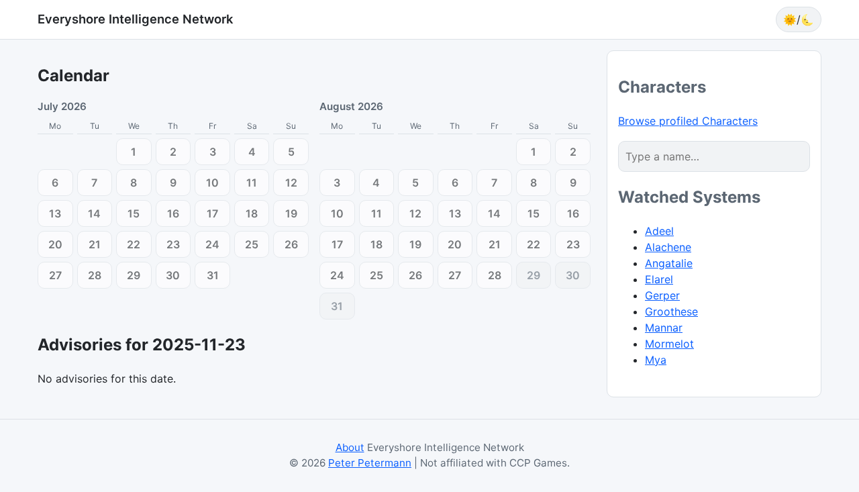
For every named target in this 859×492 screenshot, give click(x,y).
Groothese (671, 311)
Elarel (659, 279)
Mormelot (669, 343)
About (350, 447)
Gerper (662, 295)
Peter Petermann (369, 462)
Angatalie (669, 263)
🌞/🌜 (798, 19)
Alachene (668, 247)
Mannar (664, 327)
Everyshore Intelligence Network (135, 18)
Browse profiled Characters (688, 121)
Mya (655, 359)
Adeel (659, 231)
